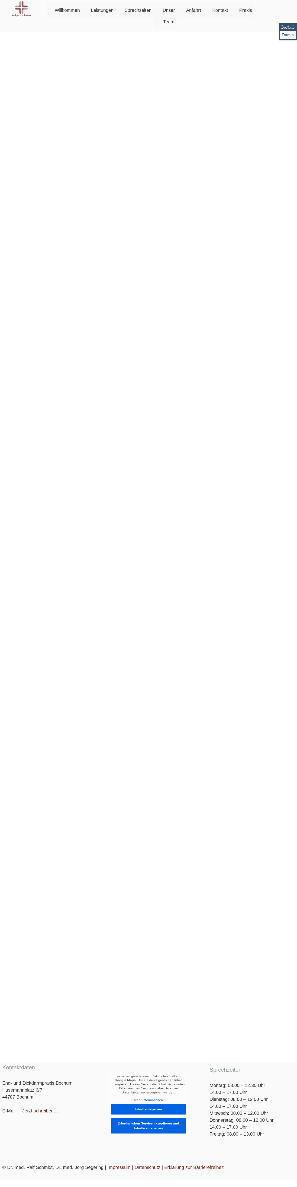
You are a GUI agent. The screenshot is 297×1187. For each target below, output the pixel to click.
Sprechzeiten (138, 10)
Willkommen (67, 10)
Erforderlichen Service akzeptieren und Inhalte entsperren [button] (148, 1125)
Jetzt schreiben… (40, 1110)
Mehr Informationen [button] (148, 1100)
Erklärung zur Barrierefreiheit (194, 1167)
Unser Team (169, 16)
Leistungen (102, 10)
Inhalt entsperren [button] (148, 1109)
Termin (288, 35)
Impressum (119, 1167)
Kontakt (220, 10)
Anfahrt (193, 10)
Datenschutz (147, 1167)
